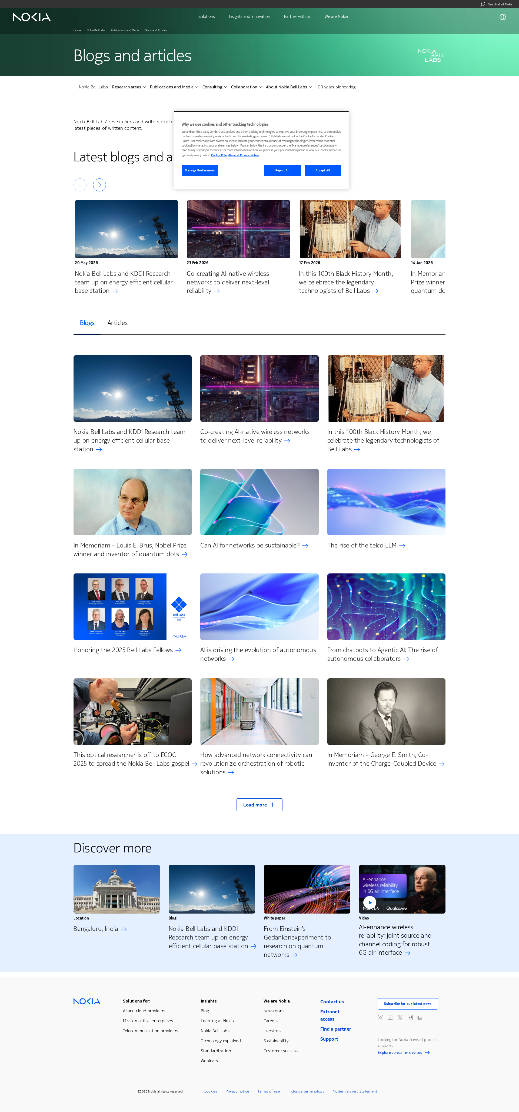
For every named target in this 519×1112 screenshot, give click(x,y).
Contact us (332, 1001)
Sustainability (276, 1040)
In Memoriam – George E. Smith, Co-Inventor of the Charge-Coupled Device (381, 759)
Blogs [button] (87, 323)
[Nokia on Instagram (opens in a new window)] (380, 1017)
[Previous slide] (80, 184)
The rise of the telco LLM (362, 545)
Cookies (210, 1091)
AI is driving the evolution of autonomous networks (258, 654)
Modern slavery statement (355, 1091)
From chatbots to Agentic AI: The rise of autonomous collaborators (382, 654)
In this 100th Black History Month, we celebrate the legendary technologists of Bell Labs (346, 282)
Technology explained (221, 1040)
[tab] (87, 323)
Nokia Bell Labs (96, 30)
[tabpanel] (259, 580)
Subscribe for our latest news (408, 1004)
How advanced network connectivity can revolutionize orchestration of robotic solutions (256, 763)
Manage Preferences (200, 170)
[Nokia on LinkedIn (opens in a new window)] (419, 1017)
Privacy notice (237, 1091)
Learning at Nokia (217, 1020)
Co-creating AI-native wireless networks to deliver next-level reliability (228, 282)
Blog (205, 1010)
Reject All (282, 170)
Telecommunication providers (150, 1030)
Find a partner (335, 1029)
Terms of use (269, 1091)
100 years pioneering (336, 86)
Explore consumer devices (400, 1053)
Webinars (209, 1060)
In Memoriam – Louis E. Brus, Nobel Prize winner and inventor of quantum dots (130, 549)
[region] (261, 150)
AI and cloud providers (144, 1010)
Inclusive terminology (306, 1091)
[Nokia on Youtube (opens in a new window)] (390, 1017)
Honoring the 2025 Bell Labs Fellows (123, 650)
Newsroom (274, 1010)
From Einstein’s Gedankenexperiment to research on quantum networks (297, 942)
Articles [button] (118, 323)
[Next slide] (99, 184)
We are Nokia (277, 1001)
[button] (259, 804)
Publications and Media (125, 30)
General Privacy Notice (244, 155)
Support (329, 1039)
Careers (271, 1020)
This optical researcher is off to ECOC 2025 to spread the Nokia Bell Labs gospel (131, 759)
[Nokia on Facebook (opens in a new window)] (409, 1017)
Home (77, 30)
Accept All (322, 170)
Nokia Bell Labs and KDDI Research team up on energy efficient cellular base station (124, 282)
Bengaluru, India (96, 929)
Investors (272, 1030)
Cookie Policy (220, 155)
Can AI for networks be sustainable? (250, 545)
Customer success (281, 1050)
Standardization (216, 1050)
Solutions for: (136, 1001)
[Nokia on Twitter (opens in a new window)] (400, 1017)
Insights (209, 1001)
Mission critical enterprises (148, 1020)
